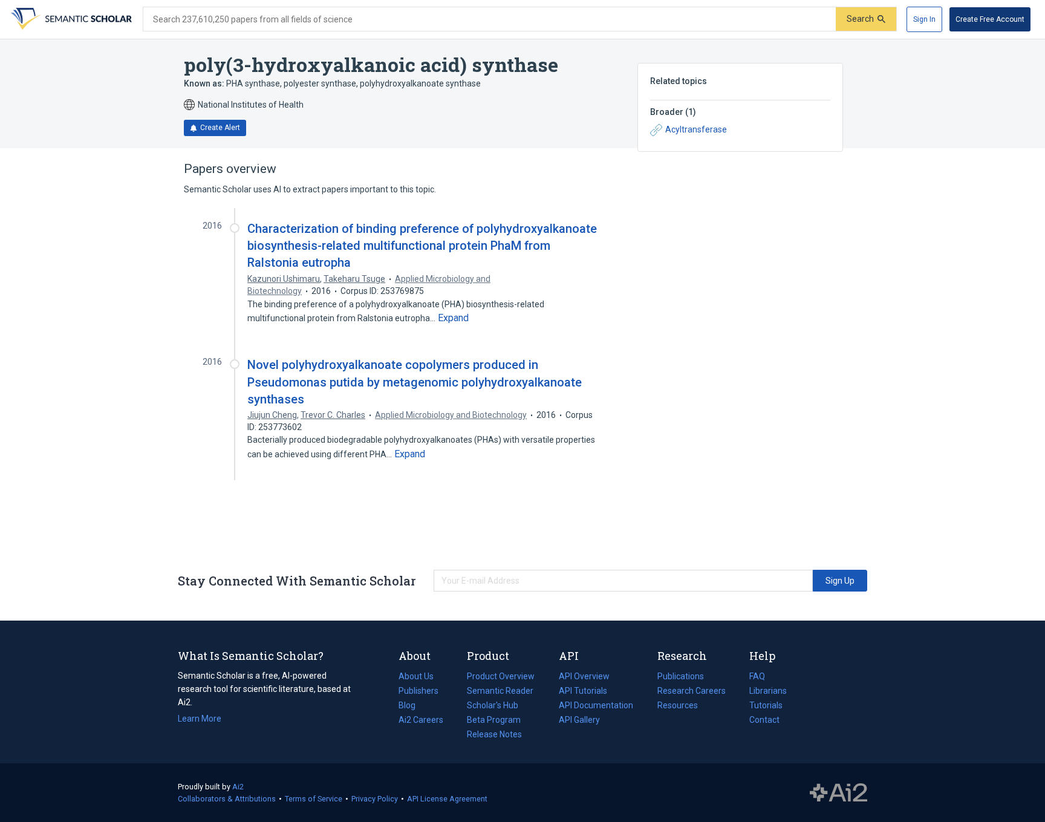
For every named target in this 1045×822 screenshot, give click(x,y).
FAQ (757, 676)
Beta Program (494, 720)
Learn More (199, 718)
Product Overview (501, 676)
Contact (764, 720)
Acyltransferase (696, 129)
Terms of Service (313, 798)
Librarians (768, 691)
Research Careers (691, 692)
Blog (412, 706)
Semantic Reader (500, 691)
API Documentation (596, 706)
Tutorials (766, 705)
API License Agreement (447, 798)
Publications (680, 677)
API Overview (584, 676)
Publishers (418, 691)
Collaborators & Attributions (227, 798)
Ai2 (238, 786)
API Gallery (579, 720)
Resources (677, 706)
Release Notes (494, 734)
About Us (416, 676)
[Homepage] (70, 19)
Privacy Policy (374, 798)
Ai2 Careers (421, 721)
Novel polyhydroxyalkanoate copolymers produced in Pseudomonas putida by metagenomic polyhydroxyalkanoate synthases (414, 381)
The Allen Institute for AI (838, 793)
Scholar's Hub (492, 705)
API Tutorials (583, 691)
